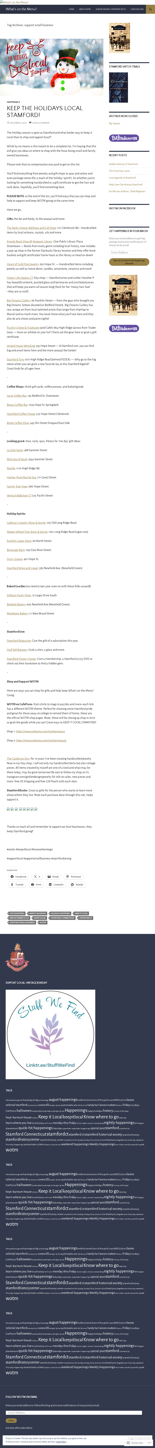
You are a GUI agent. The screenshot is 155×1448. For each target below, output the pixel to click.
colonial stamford (16, 1104)
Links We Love (137, 9)
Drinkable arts (70, 1105)
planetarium (12, 1128)
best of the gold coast (103, 1100)
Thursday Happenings (14, 1145)
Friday (126, 1104)
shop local (40, 918)
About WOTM (85, 9)
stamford (112, 1128)
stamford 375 (124, 1128)
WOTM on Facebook (122, 208)
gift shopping (17, 913)
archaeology (43, 1100)
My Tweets (114, 123)
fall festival (82, 1105)
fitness (119, 1105)
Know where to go (19, 918)
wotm (43, 922)
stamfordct (86, 918)
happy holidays (37, 913)
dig (62, 1105)
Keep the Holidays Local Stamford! (45, 112)
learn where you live (19, 1122)
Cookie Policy (61, 1442)
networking (98, 1123)
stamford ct (76, 1134)
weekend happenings (75, 1144)
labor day (122, 1118)
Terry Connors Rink (98, 1140)
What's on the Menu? (21, 9)
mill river (48, 1123)
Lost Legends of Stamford (122, 178)
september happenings (80, 1128)
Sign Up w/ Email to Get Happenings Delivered (129, 261)
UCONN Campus (43, 1145)
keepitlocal (73, 1117)
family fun (92, 1105)
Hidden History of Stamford (123, 164)
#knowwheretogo (13, 1100)
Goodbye (135, 1105)
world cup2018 (138, 1145)
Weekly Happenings (102, 1144)
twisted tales (30, 1144)
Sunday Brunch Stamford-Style (111, 9)
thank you (111, 1140)
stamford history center (52, 1140)
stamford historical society (103, 1134)
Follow (11, 1420)
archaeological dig (29, 1100)
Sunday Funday (84, 1140)
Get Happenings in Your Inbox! (128, 231)
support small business (22, 922)
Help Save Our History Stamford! (126, 184)
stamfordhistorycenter (23, 1139)
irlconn (35, 1118)
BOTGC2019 (119, 1100)
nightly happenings (119, 1123)
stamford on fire (70, 1140)
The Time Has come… (120, 171)
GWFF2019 (11, 1111)
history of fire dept (121, 1111)
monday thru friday (64, 1122)
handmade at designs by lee (53, 1111)
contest (42, 1105)
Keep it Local (81, 913)
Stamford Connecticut (62, 918)
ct (47, 1105)
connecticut (32, 1105)
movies (91, 1123)
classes (130, 1099)
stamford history (131, 1135)
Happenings (13, 102)
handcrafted (37, 1111)
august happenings (63, 1100)
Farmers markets (107, 1105)
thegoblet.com (122, 1140)
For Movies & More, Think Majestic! (127, 191)
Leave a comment (41, 123)
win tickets (120, 1145)
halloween (24, 1111)
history (108, 1111)
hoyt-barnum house (19, 1117)
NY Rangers (139, 1123)
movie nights (82, 1123)
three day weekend (135, 1140)
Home (71, 9)
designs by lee (54, 1105)
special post (98, 1128)
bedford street (84, 1100)
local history (38, 1123)
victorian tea (55, 1145)
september (66, 1128)
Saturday (57, 1128)
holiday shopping (60, 913)
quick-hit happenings (35, 1128)
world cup (129, 1145)
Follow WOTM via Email (21, 1396)
